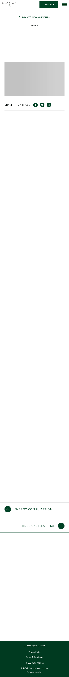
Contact (49, 4)
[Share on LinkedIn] (49, 105)
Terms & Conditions (34, 657)
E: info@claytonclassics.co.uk (34, 668)
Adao (34, 672)
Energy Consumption (33, 509)
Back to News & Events (36, 17)
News (34, 25)
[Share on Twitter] (42, 105)
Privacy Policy (34, 652)
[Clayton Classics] (9, 4)
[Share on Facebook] (35, 105)
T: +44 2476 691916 (34, 663)
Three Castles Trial (37, 526)
